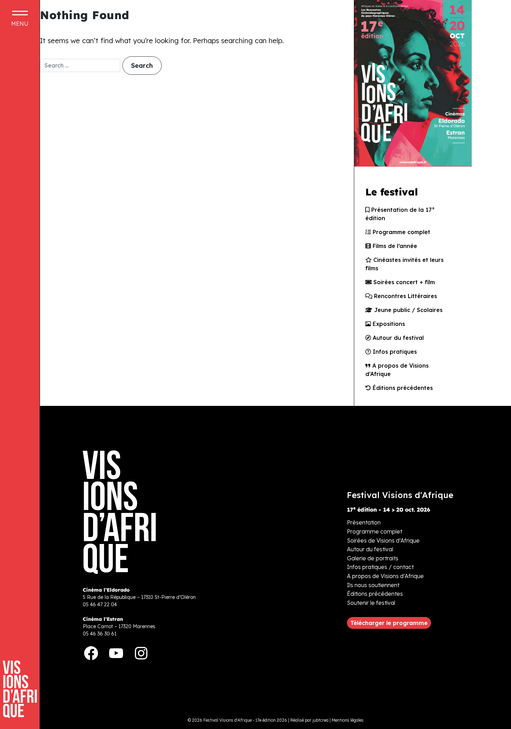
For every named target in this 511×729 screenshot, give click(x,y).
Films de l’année (394, 245)
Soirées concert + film (403, 282)
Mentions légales (348, 720)
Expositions (388, 323)
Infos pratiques (394, 351)
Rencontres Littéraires (404, 296)
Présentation (364, 522)
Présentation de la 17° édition (400, 214)
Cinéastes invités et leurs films (404, 264)
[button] (389, 623)
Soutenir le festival (371, 602)
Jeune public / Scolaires (407, 309)
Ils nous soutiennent (373, 585)
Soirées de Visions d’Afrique (383, 540)
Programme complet (400, 232)
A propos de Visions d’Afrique (397, 369)
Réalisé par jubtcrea (309, 720)
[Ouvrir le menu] (20, 19)
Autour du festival (397, 337)
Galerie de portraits (372, 558)
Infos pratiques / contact (380, 566)
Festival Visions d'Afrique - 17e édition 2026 (245, 720)
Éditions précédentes (402, 387)
